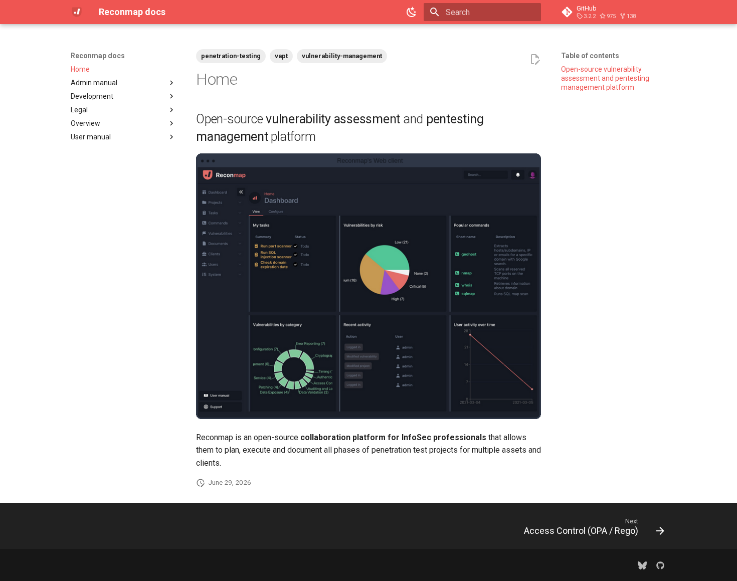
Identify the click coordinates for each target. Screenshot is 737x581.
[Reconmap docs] (77, 12)
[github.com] (660, 565)
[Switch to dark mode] (412, 12)
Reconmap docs (98, 56)
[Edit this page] (535, 59)
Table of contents (590, 56)
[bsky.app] (642, 565)
